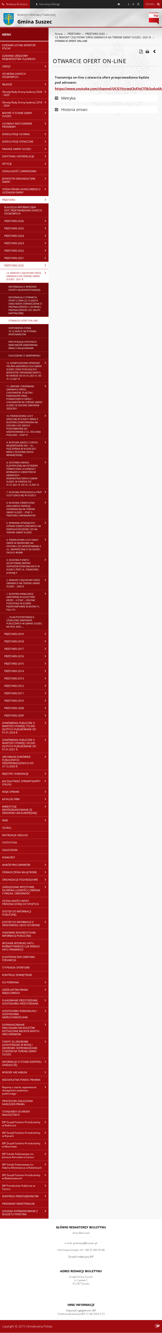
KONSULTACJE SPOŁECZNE (17, 141)
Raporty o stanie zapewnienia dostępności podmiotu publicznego (19, 1090)
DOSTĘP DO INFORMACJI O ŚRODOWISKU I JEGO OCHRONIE (21, 923)
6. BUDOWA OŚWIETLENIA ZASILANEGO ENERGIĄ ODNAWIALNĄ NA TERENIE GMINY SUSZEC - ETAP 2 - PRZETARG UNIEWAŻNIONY (21, 509)
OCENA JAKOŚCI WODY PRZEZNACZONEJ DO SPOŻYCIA (20, 902)
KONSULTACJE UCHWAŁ (16, 134)
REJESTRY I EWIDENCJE (15, 774)
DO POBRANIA (10, 982)
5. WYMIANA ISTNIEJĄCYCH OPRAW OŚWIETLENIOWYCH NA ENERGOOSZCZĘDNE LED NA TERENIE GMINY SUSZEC (23, 527)
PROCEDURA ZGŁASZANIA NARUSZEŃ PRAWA (17, 1102)
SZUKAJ (6, 828)
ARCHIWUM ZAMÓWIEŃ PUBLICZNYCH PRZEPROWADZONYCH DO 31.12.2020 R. (18, 761)
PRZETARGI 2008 (14, 708)
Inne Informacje (81, 1305)
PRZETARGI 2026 (14, 221)
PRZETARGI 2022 (14, 250)
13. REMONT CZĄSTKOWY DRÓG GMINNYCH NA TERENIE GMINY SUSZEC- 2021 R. (23, 276)
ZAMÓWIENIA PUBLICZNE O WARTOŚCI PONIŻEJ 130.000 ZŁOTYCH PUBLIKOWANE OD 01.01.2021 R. (19, 744)
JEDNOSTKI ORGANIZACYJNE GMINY (18, 180)
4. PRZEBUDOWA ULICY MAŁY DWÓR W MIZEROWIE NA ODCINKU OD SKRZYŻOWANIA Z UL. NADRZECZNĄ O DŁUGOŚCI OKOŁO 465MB (23, 546)
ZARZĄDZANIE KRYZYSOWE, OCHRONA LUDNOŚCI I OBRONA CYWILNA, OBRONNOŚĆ (21, 890)
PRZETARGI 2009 (14, 715)
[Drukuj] (147, 51)
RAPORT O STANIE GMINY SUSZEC (17, 114)
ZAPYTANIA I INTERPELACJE (18, 156)
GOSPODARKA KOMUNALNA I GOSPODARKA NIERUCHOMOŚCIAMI (19, 1014)
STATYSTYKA (9, 842)
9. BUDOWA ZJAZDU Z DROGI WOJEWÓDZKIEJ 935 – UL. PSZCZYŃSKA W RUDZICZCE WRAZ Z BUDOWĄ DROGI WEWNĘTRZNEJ (22, 449)
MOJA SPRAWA (10, 792)
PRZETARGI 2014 (14, 671)
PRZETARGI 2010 (14, 701)
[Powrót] (154, 51)
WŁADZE (7, 84)
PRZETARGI (8, 200)
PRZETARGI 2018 (14, 641)
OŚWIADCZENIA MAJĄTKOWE (19, 872)
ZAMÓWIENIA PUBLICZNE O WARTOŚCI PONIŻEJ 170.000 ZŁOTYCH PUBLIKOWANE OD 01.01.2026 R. (19, 727)
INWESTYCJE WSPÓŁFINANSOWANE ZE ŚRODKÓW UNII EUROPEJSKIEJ (19, 810)
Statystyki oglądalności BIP (81, 1310)
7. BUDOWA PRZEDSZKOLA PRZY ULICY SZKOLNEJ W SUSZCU (24, 494)
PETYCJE (7, 164)
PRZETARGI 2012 (14, 686)
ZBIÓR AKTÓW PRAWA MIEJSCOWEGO (15, 991)
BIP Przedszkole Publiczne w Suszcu (18, 1187)
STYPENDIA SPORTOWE (16, 967)
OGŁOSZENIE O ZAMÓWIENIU (24, 355)
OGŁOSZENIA (10, 850)
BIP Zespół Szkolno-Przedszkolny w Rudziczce (21, 1123)
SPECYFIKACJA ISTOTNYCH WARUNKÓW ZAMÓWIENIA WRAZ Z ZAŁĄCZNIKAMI (23, 345)
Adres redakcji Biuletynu (81, 1271)
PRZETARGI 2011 (14, 693)
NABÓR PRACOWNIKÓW (16, 865)
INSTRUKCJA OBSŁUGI (15, 835)
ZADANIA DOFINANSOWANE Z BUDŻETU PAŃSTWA (20, 1212)
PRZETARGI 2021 (14, 258)
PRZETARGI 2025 (14, 228)
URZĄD (6, 66)
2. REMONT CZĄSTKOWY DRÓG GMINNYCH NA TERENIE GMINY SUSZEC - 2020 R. (23, 583)
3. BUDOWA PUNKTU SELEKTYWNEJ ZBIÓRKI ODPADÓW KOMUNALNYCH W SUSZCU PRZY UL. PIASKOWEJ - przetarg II (23, 566)
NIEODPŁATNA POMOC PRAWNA (21, 1080)
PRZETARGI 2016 (14, 656)
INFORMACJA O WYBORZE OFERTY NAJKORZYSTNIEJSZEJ (24, 288)
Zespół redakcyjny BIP (81, 1256)
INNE (5, 820)
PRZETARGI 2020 (14, 265)
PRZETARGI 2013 (14, 678)
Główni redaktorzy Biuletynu (81, 1227)
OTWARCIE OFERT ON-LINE (23, 320)
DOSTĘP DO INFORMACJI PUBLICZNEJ (16, 913)
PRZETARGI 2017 (14, 649)
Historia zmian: (74, 109)
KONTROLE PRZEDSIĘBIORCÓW (20, 1196)
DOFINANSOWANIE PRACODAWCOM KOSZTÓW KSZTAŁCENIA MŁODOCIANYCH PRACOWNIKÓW (20, 1029)
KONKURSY (8, 857)
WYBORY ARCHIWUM (14, 1072)
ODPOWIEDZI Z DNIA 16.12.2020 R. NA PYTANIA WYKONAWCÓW (22, 331)
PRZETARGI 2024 (14, 236)
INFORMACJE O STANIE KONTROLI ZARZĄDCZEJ (22, 1063)
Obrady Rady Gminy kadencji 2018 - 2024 (22, 104)
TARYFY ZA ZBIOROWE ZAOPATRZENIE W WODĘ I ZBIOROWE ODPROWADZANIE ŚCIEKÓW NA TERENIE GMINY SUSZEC (19, 1048)
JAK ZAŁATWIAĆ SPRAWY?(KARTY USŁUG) (21, 782)
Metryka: (68, 98)
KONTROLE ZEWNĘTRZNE (17, 975)
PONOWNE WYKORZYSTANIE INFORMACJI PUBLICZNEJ (19, 934)
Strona (59, 34)
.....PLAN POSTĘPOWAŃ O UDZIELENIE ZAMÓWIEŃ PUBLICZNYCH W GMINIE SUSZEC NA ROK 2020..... (24, 621)
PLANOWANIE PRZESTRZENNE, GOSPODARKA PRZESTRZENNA (20, 1002)
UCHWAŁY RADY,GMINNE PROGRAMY (17, 125)
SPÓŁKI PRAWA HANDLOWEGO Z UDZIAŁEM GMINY (21, 190)
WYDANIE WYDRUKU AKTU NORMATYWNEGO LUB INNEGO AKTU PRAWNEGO (21, 946)
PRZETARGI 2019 (14, 634)
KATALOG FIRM (11, 799)
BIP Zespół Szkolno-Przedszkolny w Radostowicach (21, 1176)
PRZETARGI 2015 (14, 663)
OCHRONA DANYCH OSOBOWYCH (14, 75)
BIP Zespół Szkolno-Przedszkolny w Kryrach (21, 1134)
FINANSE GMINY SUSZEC (16, 149)
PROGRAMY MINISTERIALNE (18, 1204)
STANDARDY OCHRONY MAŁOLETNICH (16, 1113)
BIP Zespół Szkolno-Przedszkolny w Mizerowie (21, 1145)
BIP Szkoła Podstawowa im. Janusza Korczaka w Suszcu (18, 1155)
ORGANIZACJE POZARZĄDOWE (20, 879)
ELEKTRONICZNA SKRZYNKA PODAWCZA (18, 958)
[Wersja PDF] (141, 51)
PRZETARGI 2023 (14, 243)
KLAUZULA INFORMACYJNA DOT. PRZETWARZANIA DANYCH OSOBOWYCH (23, 210)
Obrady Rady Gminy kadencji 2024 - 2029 (22, 93)
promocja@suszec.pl (85, 1243)
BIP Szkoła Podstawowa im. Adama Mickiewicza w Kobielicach (22, 1166)
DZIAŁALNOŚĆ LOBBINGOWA (19, 171)
